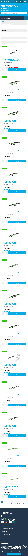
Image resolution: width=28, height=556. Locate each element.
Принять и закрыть (14, 554)
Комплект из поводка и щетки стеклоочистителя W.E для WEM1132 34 (14, 60)
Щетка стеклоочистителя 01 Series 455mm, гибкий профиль (12, 304)
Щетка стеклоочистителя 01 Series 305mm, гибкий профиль (12, 121)
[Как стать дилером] (8, 1)
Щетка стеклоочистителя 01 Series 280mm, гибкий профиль (12, 90)
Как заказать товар (4, 532)
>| (8, 501)
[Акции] (17, 1)
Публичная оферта (4, 531)
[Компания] (1, 1)
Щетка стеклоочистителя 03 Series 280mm (12, 456)
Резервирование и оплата (6, 535)
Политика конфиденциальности (7, 528)
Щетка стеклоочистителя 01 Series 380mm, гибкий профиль (12, 212)
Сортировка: (3, 36)
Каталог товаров (7, 18)
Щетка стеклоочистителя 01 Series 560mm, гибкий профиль (12, 426)
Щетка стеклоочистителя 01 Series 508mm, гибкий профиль (12, 365)
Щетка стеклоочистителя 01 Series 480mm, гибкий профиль (12, 334)
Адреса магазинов (4, 543)
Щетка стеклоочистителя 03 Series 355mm (12, 487)
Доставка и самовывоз (5, 534)
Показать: (2, 40)
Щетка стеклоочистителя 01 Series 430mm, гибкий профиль (12, 273)
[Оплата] (4, 1)
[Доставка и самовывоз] (6, 1)
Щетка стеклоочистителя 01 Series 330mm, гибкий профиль (12, 151)
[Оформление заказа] (25, 1)
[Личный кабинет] (21, 1)
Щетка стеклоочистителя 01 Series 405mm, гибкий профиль (12, 243)
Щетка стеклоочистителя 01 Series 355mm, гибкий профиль (12, 182)
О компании (3, 541)
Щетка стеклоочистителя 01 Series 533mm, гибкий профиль (12, 395)
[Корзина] (24, 1)
